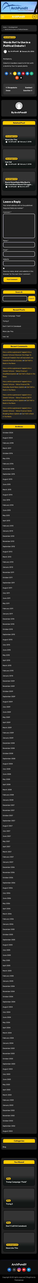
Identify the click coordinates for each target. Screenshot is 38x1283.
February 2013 (8, 526)
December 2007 (9, 805)
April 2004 (7, 1028)
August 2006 (8, 888)
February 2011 (8, 609)
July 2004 (6, 1012)
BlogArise (29, 1277)
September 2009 (9, 696)
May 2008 (6, 779)
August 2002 (8, 1131)
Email (5, 250)
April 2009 (7, 722)
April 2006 (7, 909)
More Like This (11, 139)
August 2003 (8, 1069)
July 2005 (6, 950)
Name (5, 241)
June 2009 (7, 712)
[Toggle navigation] (2, 17)
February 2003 (8, 1100)
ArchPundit (18, 16)
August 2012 (7, 552)
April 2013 (6, 521)
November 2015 (8, 469)
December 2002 (9, 1110)
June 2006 (7, 898)
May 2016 (6, 458)
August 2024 (8, 438)
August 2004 (8, 1007)
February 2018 (8, 443)
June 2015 (7, 484)
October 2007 (8, 815)
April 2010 (6, 660)
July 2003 (6, 1074)
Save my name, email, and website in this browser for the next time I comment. (18, 272)
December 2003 (9, 1048)
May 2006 (6, 903)
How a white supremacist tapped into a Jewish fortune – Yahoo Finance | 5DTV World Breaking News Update (17, 397)
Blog (4, 1147)
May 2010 (6, 655)
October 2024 (8, 433)
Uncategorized (9, 37)
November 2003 (9, 1053)
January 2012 (8, 567)
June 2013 (7, 510)
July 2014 (6, 500)
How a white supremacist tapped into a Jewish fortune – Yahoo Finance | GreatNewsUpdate (17, 371)
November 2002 (9, 1116)
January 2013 (8, 531)
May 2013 (6, 515)
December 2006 (9, 867)
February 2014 (8, 505)
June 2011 (6, 598)
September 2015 (9, 474)
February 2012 (8, 562)
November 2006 (9, 872)
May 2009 (6, 717)
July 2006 (6, 893)
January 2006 (8, 924)
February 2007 (8, 857)
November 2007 (9, 810)
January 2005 (8, 981)
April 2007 (6, 847)
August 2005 (8, 945)
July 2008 (6, 769)
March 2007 (7, 852)
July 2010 (6, 645)
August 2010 (7, 640)
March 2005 (7, 971)
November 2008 (9, 748)
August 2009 (8, 702)
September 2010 (9, 634)
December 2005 (9, 929)
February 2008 (8, 795)
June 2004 (7, 1017)
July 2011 (6, 593)
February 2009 (8, 733)
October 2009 (8, 691)
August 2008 (8, 764)
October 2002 (8, 1121)
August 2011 (7, 588)
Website (6, 259)
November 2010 (8, 624)
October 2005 (8, 934)
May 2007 (6, 841)
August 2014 (7, 495)
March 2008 (7, 790)
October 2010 (8, 629)
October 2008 (8, 753)
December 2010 (8, 619)
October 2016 (8, 453)
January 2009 (8, 738)
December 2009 (9, 681)
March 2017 (7, 448)
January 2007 (8, 862)
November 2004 (9, 991)
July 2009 (6, 707)
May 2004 (6, 1022)
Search (19, 292)
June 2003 (7, 1079)
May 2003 (6, 1085)
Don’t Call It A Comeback (12, 326)
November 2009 (9, 686)
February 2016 (8, 464)
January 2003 (8, 1105)
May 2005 (6, 960)
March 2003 (7, 1095)
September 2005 (9, 940)
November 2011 (8, 572)
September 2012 (9, 546)
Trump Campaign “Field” (12, 316)
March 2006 (7, 914)
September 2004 (9, 1002)
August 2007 (8, 826)
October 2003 (8, 1059)
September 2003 (9, 1064)
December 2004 (9, 986)
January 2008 (8, 800)
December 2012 (8, 536)
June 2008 (7, 774)
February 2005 (8, 976)
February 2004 (8, 1038)
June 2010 (7, 650)
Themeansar (18, 1280)
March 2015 (7, 490)
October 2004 (8, 997)
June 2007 (7, 836)
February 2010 (8, 671)
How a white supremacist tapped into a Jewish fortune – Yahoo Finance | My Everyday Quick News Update (17, 384)
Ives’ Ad (8, 162)
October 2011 (7, 577)
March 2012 (7, 557)
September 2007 (9, 821)
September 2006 (9, 883)
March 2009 (7, 728)
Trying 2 (6, 321)
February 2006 (8, 919)
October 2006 (8, 878)
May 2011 (6, 603)
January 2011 (8, 614)
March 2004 (7, 1033)
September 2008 (9, 759)
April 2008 (7, 784)
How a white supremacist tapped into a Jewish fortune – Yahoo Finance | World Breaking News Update (17, 411)
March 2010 (7, 665)
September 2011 (9, 583)
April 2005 (6, 966)
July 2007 (6, 831)
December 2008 (9, 743)
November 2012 (8, 541)
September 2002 (9, 1126)
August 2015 (7, 479)
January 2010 (8, 676)
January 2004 (8, 1043)
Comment (7, 212)
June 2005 (7, 955)
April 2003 (6, 1090)
